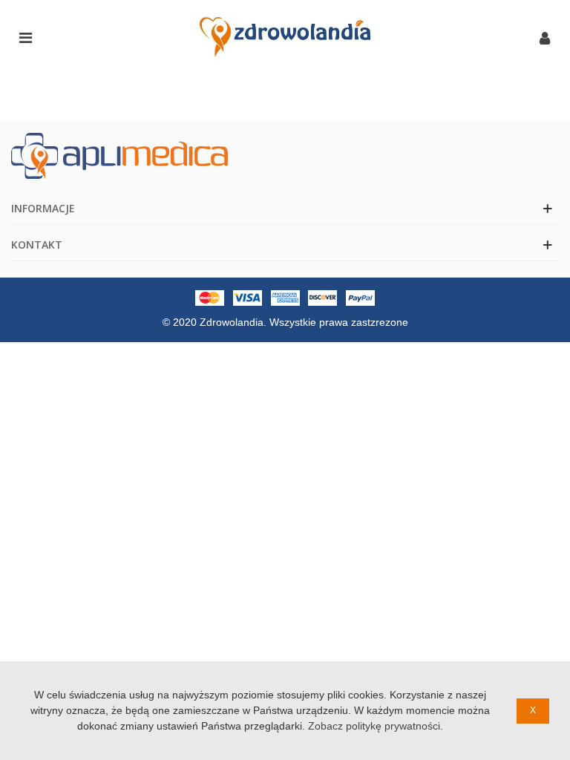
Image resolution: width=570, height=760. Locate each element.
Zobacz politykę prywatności (374, 726)
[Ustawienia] (545, 37)
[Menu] (25, 37)
